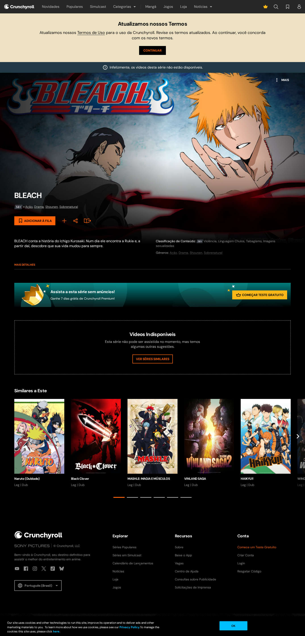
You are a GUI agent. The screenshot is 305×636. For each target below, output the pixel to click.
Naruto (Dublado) (27, 479)
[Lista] (287, 6)
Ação (29, 207)
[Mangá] (86, 220)
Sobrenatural (68, 207)
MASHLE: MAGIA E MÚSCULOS (148, 479)
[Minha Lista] (64, 220)
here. (56, 631)
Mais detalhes (24, 265)
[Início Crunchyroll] (38, 535)
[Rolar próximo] (298, 449)
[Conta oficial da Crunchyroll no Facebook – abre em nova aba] (26, 568)
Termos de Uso (91, 32)
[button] (125, 6)
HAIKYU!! (247, 479)
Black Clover (80, 479)
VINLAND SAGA (195, 479)
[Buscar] (276, 6)
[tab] (119, 497)
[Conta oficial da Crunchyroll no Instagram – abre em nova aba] (35, 568)
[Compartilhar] (75, 220)
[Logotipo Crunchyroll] (19, 6)
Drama (39, 207)
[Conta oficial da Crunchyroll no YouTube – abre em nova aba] (17, 568)
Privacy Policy (129, 627)
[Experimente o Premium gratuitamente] (265, 6)
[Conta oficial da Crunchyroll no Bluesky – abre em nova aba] (61, 568)
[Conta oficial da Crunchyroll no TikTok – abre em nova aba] (52, 568)
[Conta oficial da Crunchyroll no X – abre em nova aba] (43, 568)
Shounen (51, 207)
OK (233, 626)
